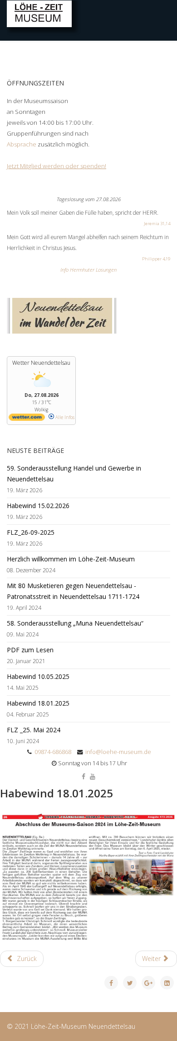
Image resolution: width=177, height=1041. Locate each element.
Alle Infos (64, 417)
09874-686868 (52, 752)
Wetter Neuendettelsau (41, 363)
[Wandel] (88, 316)
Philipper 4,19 (156, 259)
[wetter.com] (27, 419)
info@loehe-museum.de (118, 752)
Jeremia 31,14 (157, 223)
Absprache (22, 144)
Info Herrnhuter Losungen (88, 269)
